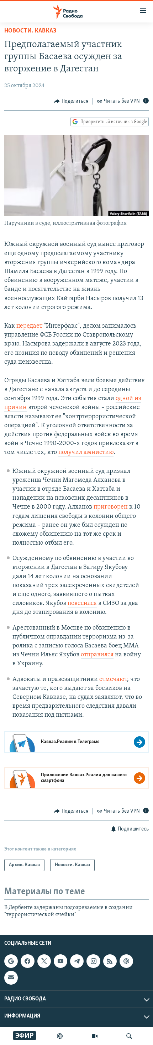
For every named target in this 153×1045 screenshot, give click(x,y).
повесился (82, 603)
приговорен (111, 507)
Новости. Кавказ (30, 31)
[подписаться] (11, 977)
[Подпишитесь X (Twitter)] (44, 961)
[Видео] (94, 1036)
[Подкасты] (126, 961)
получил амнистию (86, 452)
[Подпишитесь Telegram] (77, 961)
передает (29, 326)
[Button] (71, 101)
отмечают (113, 679)
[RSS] (110, 961)
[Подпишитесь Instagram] (93, 961)
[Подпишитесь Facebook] (27, 961)
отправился (97, 655)
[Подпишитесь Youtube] (60, 961)
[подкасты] (59, 1036)
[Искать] (129, 1036)
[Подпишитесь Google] (11, 961)
